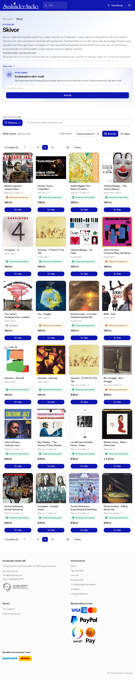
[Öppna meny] (129, 5)
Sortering (66, 133)
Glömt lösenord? (12, 613)
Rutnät (112, 133)
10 (52, 147)
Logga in (10, 608)
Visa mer (7, 66)
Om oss (75, 575)
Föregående (11, 147)
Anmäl (67, 95)
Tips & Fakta (77, 570)
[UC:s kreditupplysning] (22, 587)
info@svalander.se (12, 575)
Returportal (77, 579)
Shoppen (8, 18)
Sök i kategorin (12, 117)
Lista (127, 133)
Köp (20, 209)
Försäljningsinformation (83, 584)
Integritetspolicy (79, 593)
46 (67, 147)
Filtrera (12, 122)
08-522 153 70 (10, 571)
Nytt (73, 566)
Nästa (78, 147)
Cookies (75, 589)
